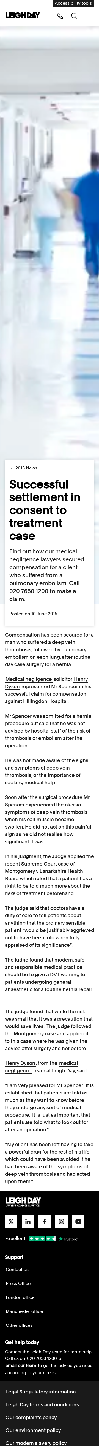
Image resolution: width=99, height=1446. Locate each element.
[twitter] (11, 1221)
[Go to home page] (23, 16)
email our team (21, 1365)
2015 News (26, 468)
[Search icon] (74, 16)
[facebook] (44, 1221)
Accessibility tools (73, 3)
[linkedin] (28, 1221)
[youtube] (78, 1221)
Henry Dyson (20, 1063)
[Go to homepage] (23, 1202)
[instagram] (61, 1221)
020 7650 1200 (42, 1358)
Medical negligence (29, 679)
